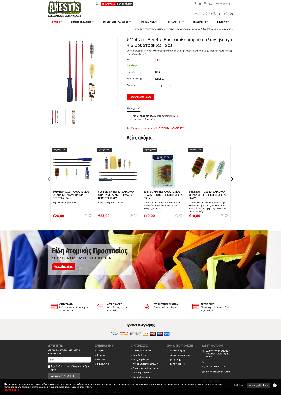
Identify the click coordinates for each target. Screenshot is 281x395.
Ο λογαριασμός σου (142, 351)
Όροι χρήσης (175, 359)
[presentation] (49, 178)
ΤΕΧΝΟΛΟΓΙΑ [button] (199, 22)
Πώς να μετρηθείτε (142, 372)
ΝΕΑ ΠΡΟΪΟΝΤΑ (124, 3)
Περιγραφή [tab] (133, 108)
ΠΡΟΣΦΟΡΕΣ (108, 3)
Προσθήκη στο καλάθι (140, 97)
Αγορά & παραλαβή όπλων (145, 364)
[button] (209, 15)
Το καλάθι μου (139, 355)
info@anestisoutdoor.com (218, 372)
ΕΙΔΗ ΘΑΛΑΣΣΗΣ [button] (174, 22)
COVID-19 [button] (222, 22)
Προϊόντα (101, 359)
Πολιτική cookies (177, 364)
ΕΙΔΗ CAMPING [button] (147, 22)
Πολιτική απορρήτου (178, 351)
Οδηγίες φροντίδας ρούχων (146, 368)
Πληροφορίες (223, 3)
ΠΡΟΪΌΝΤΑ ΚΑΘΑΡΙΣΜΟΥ (155, 29)
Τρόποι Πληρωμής (141, 377)
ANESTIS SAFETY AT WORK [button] (115, 22)
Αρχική (100, 351)
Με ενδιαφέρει (63, 267)
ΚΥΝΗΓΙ (138, 29)
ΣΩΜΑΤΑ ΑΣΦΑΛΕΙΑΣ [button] (81, 22)
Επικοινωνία (103, 364)
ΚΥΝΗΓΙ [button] (56, 22)
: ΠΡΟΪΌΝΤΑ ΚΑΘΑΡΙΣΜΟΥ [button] (157, 128)
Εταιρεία (101, 355)
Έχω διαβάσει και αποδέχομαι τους (70, 368)
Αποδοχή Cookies (258, 385)
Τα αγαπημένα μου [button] (141, 359)
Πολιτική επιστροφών (179, 355)
